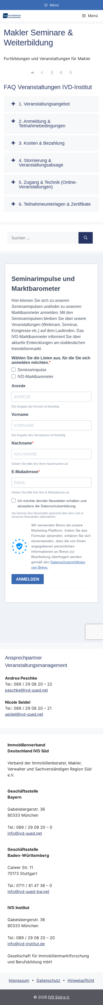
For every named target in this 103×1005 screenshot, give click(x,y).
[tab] (51, 104)
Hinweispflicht (81, 980)
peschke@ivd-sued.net (26, 690)
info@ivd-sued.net (25, 833)
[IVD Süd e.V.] (11, 15)
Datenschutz (48, 980)
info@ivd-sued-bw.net (28, 891)
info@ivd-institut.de (26, 943)
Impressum (19, 980)
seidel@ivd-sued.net (24, 714)
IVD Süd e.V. (59, 997)
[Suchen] (85, 238)
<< (32, 73)
